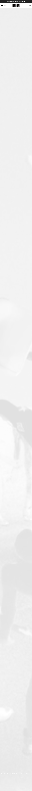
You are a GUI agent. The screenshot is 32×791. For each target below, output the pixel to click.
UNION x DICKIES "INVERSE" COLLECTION (16, 1)
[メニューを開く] (2, 5)
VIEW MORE (24, 777)
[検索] (5, 5)
